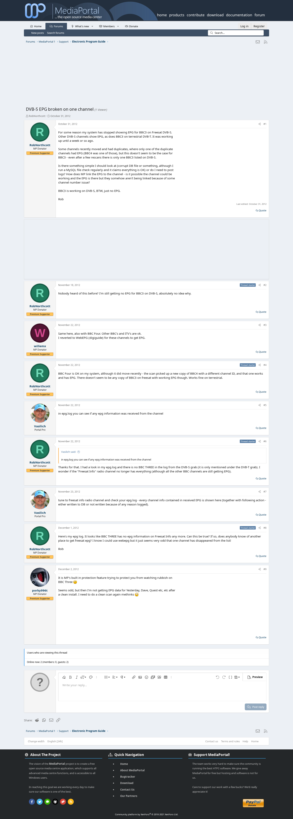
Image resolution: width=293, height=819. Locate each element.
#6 (265, 441)
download (215, 15)
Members (109, 26)
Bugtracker (127, 776)
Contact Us (127, 789)
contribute (196, 15)
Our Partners (128, 796)
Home (37, 26)
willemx (40, 346)
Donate (133, 26)
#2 (265, 285)
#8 (265, 527)
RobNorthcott (37, 116)
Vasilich (40, 426)
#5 (265, 405)
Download (126, 783)
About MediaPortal (132, 770)
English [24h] (55, 741)
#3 (265, 325)
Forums (58, 26)
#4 (265, 365)
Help (245, 741)
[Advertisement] (145, 76)
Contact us (211, 741)
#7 (265, 491)
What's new (82, 26)
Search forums (55, 33)
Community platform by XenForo (146, 814)
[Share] (259, 124)
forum (260, 15)
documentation (239, 15)
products (176, 15)
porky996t (40, 590)
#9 (265, 569)
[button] (92, 26)
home (162, 15)
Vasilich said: (68, 452)
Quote (262, 210)
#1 (265, 124)
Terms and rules (230, 741)
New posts (37, 33)
